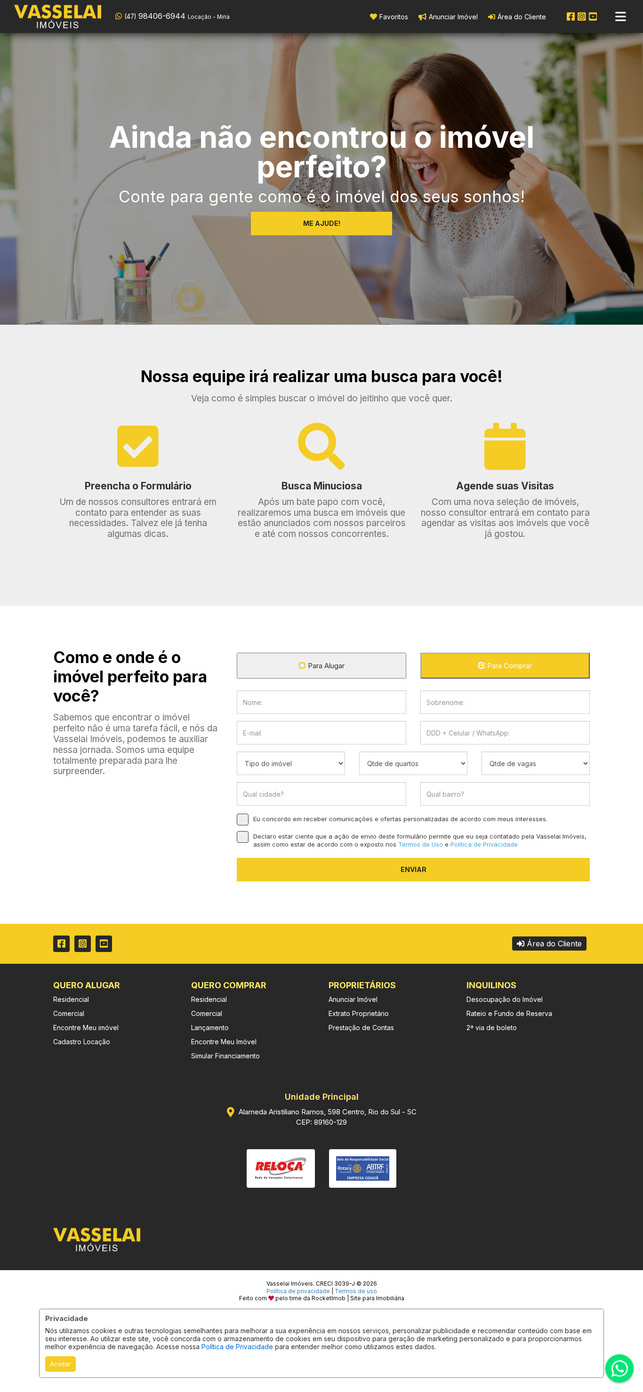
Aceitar (60, 1364)
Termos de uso (356, 1291)
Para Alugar (326, 665)
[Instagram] (582, 16)
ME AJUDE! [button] (321, 223)
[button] (175, 15)
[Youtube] (593, 16)
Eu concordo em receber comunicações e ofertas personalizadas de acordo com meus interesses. (400, 819)
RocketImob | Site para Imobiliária (358, 1298)
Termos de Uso (420, 844)
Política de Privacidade (237, 1347)
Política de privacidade (298, 1291)
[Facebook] (571, 16)
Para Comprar (509, 665)
